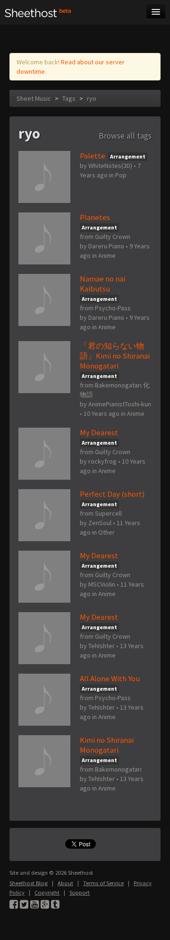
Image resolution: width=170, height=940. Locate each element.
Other (106, 532)
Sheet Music (34, 98)
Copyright (47, 892)
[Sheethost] (38, 12)
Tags (69, 98)
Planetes (95, 217)
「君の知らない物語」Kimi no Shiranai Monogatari (115, 356)
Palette (92, 155)
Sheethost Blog (28, 883)
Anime (107, 255)
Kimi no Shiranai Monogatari (107, 745)
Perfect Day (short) (112, 494)
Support (79, 892)
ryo (91, 98)
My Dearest (99, 432)
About (65, 883)
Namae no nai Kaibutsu (102, 283)
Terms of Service (103, 883)
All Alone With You (110, 678)
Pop (121, 175)
